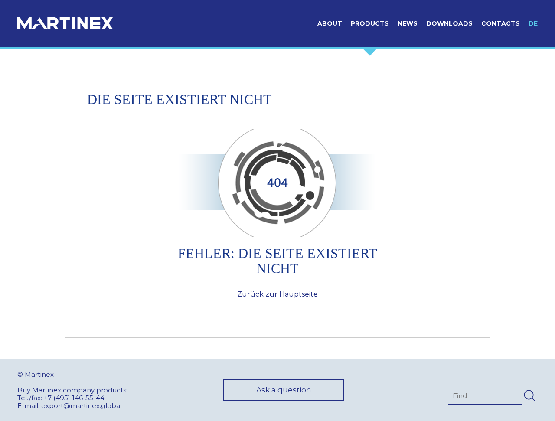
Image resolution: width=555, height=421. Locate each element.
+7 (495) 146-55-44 (74, 398)
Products (370, 23)
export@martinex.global (81, 405)
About (329, 23)
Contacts (500, 23)
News (408, 23)
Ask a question (283, 389)
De (533, 23)
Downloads (449, 23)
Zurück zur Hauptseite (277, 294)
